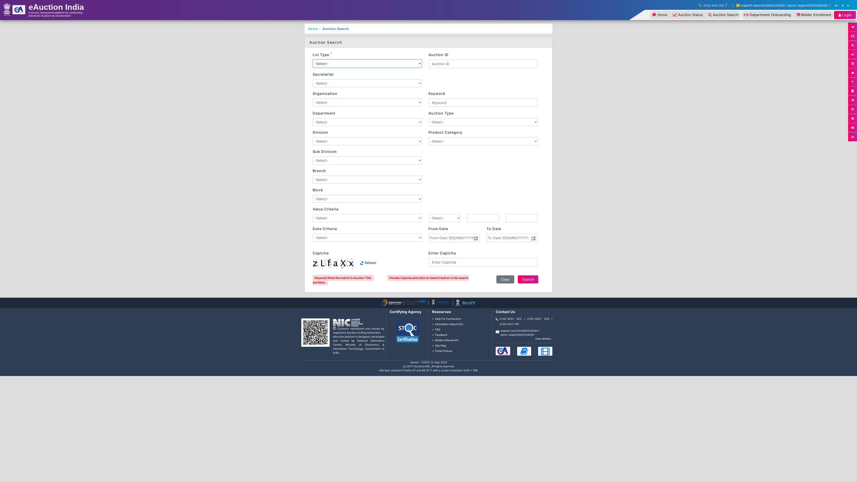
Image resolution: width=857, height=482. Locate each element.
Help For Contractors (448, 318)
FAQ (437, 329)
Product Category (445, 132)
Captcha (321, 253)
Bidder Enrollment (816, 14)
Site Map (440, 345)
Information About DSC (449, 324)
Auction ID (438, 54)
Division (320, 132)
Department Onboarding (770, 14)
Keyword (436, 93)
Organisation (325, 93)
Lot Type (322, 54)
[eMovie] (545, 351)
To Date (494, 228)
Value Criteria (326, 209)
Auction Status (690, 14)
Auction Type (441, 113)
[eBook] (524, 351)
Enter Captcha (442, 253)
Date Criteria (325, 228)
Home (662, 14)
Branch (319, 170)
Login (846, 15)
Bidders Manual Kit (446, 340)
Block (318, 190)
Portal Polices (443, 351)
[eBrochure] (503, 351)
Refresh (370, 263)
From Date (438, 228)
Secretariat (323, 74)
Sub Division (325, 151)
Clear (505, 279)
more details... (543, 338)
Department (324, 113)
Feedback (441, 335)
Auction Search (725, 14)
